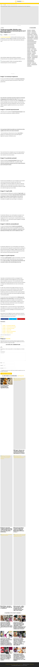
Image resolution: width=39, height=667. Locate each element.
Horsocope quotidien (31, 47)
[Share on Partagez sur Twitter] (13, 319)
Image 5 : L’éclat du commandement (9, 331)
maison (35, 50)
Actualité (21, 375)
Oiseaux (29, 54)
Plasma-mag (32, 664)
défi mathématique (30, 37)
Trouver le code (34, 64)
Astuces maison (30, 34)
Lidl (32, 50)
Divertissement (3, 637)
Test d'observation (31, 60)
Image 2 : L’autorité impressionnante (9, 326)
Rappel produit (35, 57)
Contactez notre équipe (9, 664)
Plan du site (20, 664)
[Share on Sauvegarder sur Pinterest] (21, 319)
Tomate (29, 64)
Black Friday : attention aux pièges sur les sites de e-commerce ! (6, 607)
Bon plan (35, 34)
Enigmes (36, 37)
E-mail (1, 365)
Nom (1, 362)
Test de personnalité (31, 61)
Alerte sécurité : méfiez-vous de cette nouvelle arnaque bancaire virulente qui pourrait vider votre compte (18, 608)
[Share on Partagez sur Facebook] (5, 319)
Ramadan (29, 57)
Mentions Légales (15, 664)
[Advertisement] (13, 49)
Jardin (29, 50)
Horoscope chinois (31, 40)
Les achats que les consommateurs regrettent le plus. (4, 386)
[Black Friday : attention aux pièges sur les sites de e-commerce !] (6, 569)
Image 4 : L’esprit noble (7, 329)
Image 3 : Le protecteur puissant (8, 328)
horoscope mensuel (31, 44)
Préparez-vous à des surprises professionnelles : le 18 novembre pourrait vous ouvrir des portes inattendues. (6, 529)
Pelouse (33, 54)
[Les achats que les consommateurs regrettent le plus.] (6, 381)
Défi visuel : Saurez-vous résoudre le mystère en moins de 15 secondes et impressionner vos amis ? (19, 452)
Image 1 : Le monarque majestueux (9, 325)
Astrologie (33, 31)
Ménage (29, 51)
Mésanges (33, 51)
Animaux (33, 30)
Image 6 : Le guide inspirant (8, 332)
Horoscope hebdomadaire (32, 41)
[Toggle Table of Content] (1, 323)
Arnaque (29, 31)
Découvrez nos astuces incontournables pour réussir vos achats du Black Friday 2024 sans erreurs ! (18, 529)
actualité (29, 30)
